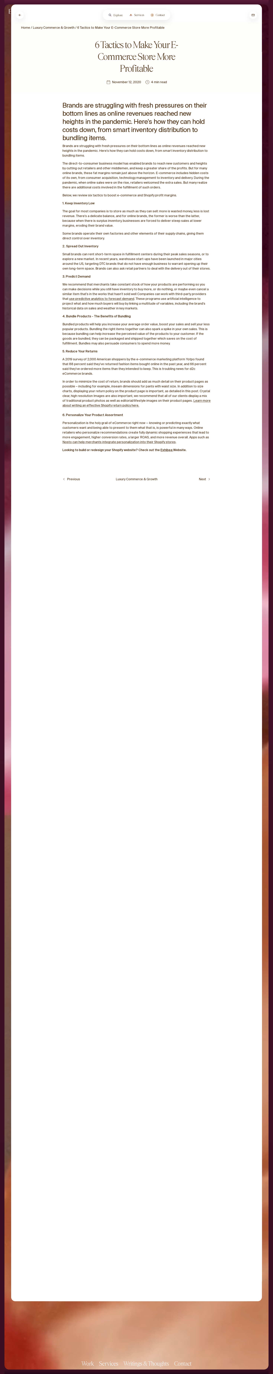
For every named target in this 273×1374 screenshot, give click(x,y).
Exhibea (166, 450)
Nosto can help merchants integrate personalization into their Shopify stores (119, 442)
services (108, 1363)
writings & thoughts (146, 1363)
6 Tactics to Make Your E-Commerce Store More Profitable (121, 27)
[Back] (20, 15)
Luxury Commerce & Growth (53, 27)
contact (182, 1363)
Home (25, 27)
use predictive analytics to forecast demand (101, 298)
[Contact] (253, 15)
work (88, 1363)
